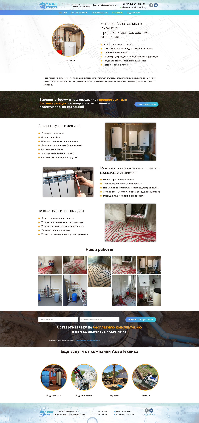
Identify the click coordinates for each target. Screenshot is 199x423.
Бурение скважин (79, 13)
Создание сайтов (149, 415)
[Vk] (156, 5)
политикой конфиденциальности (88, 340)
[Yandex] (151, 5)
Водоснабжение (100, 13)
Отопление (117, 13)
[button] (134, 4)
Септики (63, 13)
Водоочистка (133, 13)
